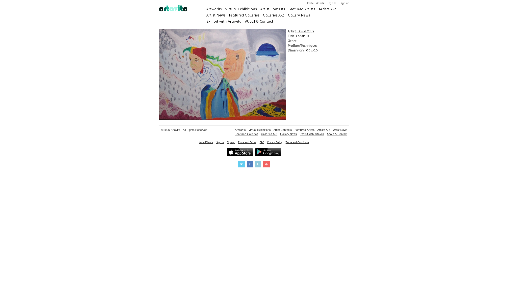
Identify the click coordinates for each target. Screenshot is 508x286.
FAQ (262, 142)
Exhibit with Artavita (223, 21)
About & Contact (259, 21)
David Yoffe (305, 31)
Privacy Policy (274, 142)
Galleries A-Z (273, 15)
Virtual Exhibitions (241, 9)
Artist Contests (272, 9)
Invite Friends (315, 3)
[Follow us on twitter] (241, 164)
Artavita (175, 130)
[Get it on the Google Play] (268, 152)
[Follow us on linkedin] (258, 164)
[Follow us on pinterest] (266, 164)
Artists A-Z (327, 9)
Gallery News (299, 15)
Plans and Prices (247, 142)
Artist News (215, 15)
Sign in (332, 3)
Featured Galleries (244, 15)
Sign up (344, 3)
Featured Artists (302, 9)
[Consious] (222, 119)
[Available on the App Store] (240, 152)
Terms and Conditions (297, 142)
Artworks (214, 9)
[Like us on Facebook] (250, 164)
